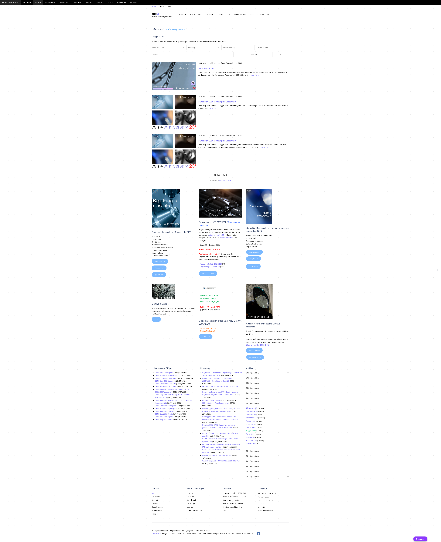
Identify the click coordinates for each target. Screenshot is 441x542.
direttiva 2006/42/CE (216, 235)
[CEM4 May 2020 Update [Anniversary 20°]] (174, 112)
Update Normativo (257, 14)
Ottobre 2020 (251, 414)
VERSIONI (209, 14)
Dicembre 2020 (252, 408)
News (169, 6)
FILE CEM (219, 14)
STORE (200, 14)
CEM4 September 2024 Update (166, 378)
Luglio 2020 (250, 424)
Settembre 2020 (252, 417)
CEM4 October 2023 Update (165, 384)
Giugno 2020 (251, 427)
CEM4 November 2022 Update (166, 408)
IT (153, 6)
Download (206, 336)
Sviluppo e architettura (267, 493)
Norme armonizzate (231, 500)
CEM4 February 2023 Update (166, 406)
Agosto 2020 (251, 421)
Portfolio (155, 503)
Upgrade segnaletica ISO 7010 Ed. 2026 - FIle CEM (221, 461)
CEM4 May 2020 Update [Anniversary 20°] (217, 101)
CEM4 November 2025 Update (166, 375)
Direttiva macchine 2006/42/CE (257, 345)
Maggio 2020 (251, 431)
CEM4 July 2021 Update (164, 414)
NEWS (228, 14)
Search (253, 54)
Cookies (190, 497)
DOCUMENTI (182, 14)
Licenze (190, 507)
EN (155, 6)
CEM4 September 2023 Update (166, 386)
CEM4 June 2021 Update (164, 417)
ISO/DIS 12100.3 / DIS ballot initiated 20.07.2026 (220, 386)
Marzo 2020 (250, 437)
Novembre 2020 (252, 411)
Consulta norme (255, 357)
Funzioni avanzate (265, 500)
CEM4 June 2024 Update (164, 381)
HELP (268, 14)
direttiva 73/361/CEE (227, 238)
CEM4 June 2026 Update (164, 373)
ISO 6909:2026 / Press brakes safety (216, 403)
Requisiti (261, 507)
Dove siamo (157, 510)
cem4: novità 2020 (206, 68)
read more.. (255, 75)
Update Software (240, 14)
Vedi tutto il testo (208, 273)
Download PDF (159, 261)
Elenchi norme (254, 350)
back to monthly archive (174, 29)
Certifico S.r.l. (156, 533)
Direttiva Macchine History (233, 507)
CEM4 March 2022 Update (165, 411)
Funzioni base (263, 497)
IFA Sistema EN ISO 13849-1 (233, 503)
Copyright (191, 503)
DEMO (192, 14)
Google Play (159, 268)
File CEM (261, 504)
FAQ (224, 510)
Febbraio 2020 (251, 440)
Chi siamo (156, 497)
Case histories (157, 507)
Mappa (155, 514)
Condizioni (191, 500)
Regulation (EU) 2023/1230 (210, 266)
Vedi (156, 319)
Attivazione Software (266, 511)
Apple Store (158, 275)
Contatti (155, 500)
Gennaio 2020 (251, 444)
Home (162, 6)
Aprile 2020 (250, 434)
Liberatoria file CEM (194, 510)
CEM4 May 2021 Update (164, 419)
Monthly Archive (225, 180)
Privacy (190, 493)
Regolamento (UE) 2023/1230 (211, 264)
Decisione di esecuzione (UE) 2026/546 (217, 455)
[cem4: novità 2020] (174, 76)
